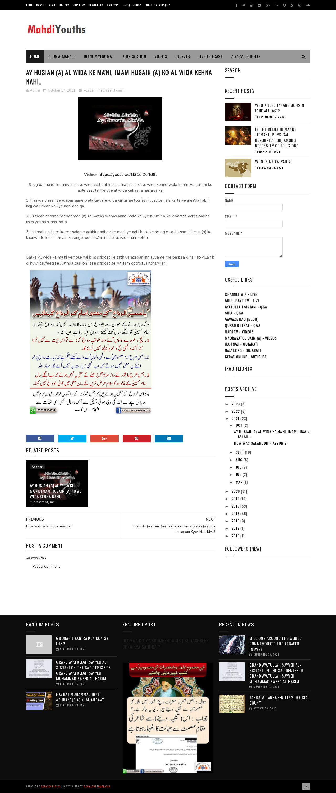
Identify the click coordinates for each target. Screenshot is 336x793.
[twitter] (244, 5)
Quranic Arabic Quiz (157, 5)
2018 (236, 506)
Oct (240, 425)
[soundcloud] (308, 5)
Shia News (79, 5)
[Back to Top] (306, 786)
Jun (239, 474)
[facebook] (236, 5)
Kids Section (134, 56)
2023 (236, 403)
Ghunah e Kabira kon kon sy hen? (82, 640)
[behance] (276, 5)
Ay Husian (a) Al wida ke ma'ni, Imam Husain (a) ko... (271, 434)
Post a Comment (46, 566)
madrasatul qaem (111, 90)
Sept (240, 452)
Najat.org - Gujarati (243, 350)
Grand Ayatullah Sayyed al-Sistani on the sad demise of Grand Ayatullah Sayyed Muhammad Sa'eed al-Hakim (83, 670)
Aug (240, 459)
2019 (236, 498)
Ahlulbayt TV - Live (242, 300)
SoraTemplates (51, 786)
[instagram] (259, 5)
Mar (240, 482)
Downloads (96, 5)
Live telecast (210, 56)
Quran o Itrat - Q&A (242, 325)
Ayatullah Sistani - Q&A (246, 306)
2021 (236, 418)
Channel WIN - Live (241, 294)
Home (29, 5)
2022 (236, 411)
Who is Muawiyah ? (273, 161)
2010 (236, 535)
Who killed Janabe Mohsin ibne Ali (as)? (279, 108)
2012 (236, 528)
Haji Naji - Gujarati (241, 344)
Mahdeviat (113, 5)
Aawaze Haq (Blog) (242, 319)
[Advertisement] (120, 584)
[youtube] (292, 5)
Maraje (40, 5)
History (64, 5)
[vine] (284, 5)
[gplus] (267, 5)
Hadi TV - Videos (239, 331)
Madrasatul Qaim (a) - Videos (251, 338)
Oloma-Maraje (61, 56)
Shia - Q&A (234, 312)
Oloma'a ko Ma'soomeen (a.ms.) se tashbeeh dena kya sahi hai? (166, 643)
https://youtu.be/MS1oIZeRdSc (127, 174)
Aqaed (52, 5)
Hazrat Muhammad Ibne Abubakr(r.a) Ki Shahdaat (80, 697)
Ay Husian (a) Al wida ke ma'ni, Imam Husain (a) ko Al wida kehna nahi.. (55, 491)
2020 (236, 491)
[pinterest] (300, 5)
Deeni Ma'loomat (99, 56)
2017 (236, 513)
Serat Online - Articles (245, 356)
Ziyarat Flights (246, 56)
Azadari (90, 90)
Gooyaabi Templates (97, 786)
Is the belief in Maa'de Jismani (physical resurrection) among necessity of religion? (277, 137)
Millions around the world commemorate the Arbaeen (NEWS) (275, 643)
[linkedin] (252, 5)
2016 (236, 520)
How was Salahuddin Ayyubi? (260, 443)
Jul (239, 467)
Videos (161, 56)
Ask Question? (132, 5)
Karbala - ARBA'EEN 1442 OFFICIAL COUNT (279, 700)
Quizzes (182, 56)
